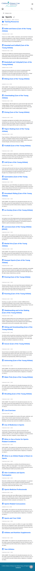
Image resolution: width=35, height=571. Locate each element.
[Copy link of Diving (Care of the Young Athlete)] (4, 114)
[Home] (10, 4)
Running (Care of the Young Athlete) (17, 294)
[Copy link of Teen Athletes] (17, 549)
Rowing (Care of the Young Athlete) (17, 277)
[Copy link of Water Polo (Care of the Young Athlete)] (4, 379)
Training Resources (11, 22)
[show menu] (32, 4)
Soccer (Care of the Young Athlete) (17, 344)
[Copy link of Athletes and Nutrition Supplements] (4, 535)
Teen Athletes (9, 549)
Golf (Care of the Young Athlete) (16, 162)
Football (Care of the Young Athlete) (17, 146)
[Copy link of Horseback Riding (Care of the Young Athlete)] (10, 196)
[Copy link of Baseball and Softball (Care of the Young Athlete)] (16, 48)
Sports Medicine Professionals (15, 489)
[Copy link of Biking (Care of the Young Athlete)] (4, 81)
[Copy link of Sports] (13, 17)
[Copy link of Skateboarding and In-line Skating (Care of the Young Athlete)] (25, 313)
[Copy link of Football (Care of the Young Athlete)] (4, 148)
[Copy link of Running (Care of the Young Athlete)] (4, 296)
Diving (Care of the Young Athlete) (16, 112)
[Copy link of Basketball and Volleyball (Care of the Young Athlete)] (16, 64)
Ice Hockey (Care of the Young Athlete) (18, 210)
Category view (8, 13)
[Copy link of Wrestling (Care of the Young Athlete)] (4, 396)
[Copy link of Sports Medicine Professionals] (30, 489)
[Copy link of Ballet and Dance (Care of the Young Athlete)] (10, 31)
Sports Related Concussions (15, 504)
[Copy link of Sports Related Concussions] (28, 504)
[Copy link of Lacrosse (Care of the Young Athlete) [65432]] (10, 229)
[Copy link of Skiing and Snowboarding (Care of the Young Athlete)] (16, 329)
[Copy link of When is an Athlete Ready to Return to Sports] (10, 458)
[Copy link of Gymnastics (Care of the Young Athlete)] (10, 179)
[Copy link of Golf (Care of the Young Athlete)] (30, 162)
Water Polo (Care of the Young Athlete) (18, 377)
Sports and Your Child (12, 518)
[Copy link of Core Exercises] (18, 410)
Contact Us (18, 567)
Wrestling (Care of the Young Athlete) (18, 394)
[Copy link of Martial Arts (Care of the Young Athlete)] (10, 246)
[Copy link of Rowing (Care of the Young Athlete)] (4, 279)
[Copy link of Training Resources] (22, 22)
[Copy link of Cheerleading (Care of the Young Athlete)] (10, 98)
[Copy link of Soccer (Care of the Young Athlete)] (4, 346)
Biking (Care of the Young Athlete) (16, 79)
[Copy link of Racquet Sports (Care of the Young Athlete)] (10, 263)
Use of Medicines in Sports (14, 425)
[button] (31, 566)
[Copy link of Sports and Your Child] (23, 518)
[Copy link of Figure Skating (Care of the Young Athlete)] (10, 131)
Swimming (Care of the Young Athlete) (18, 360)
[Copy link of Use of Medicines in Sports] (27, 425)
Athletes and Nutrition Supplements (17, 532)
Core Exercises (10, 410)
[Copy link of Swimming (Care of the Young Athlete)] (4, 363)
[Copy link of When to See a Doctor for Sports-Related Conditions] (19, 442)
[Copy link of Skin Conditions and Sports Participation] (14, 475)
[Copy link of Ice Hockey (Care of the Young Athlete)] (4, 212)
